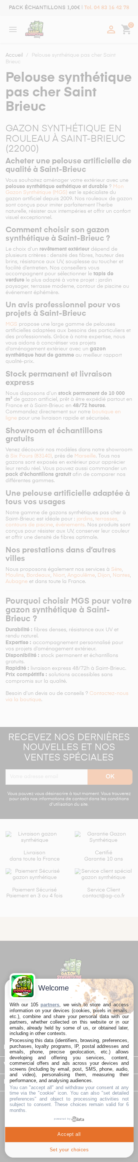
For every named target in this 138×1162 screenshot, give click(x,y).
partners (49, 1004)
